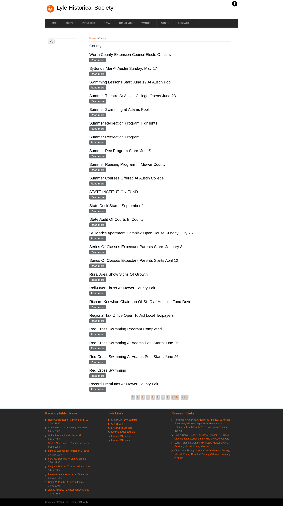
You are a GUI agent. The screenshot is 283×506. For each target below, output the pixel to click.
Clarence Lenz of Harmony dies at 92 (67, 427)
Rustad (197, 438)
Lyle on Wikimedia (121, 440)
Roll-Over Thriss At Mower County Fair (122, 288)
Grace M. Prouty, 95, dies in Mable (66, 482)
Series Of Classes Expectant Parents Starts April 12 (133, 260)
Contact (183, 23)
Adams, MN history (202, 442)
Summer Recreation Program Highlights (123, 123)
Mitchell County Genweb (197, 446)
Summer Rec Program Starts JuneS (120, 151)
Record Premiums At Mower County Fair (123, 384)
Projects (88, 23)
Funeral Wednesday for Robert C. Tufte (68, 451)
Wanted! (147, 23)
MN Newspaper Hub (197, 423)
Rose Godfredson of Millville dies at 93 (68, 419)
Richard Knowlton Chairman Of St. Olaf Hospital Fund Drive (140, 302)
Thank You (126, 23)
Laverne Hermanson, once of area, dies (69, 474)
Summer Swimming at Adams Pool (119, 109)
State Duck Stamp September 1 (116, 206)
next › (175, 397)
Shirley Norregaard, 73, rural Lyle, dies (68, 443)
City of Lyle (117, 424)
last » (184, 397)
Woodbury (223, 438)
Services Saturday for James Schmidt (67, 458)
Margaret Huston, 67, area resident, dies (69, 466)
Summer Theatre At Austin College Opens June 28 (132, 96)
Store (165, 23)
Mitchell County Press (195, 427)
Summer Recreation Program (114, 137)
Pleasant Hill (215, 435)
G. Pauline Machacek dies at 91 (64, 435)
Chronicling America (207, 419)
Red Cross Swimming (107, 370)
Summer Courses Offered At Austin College (126, 178)
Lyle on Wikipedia (120, 436)
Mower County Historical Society (212, 450)
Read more (98, 59)
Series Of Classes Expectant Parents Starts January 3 (135, 247)
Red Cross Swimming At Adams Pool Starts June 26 (133, 343)
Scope (69, 23)
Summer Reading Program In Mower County (127, 164)
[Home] (50, 12)
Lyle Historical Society (85, 8)
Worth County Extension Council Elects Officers (130, 54)
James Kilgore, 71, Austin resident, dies (68, 489)
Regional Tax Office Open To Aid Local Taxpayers (131, 315)
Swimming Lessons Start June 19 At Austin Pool (130, 82)
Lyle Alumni (130, 419)
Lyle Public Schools (121, 428)
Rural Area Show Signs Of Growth (118, 274)
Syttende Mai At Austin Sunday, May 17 (123, 68)
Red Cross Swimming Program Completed (125, 329)
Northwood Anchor (217, 427)
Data (107, 23)
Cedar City (195, 435)
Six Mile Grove (209, 438)
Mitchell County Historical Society (191, 454)
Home (53, 23)
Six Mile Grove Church (123, 432)
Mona (205, 435)
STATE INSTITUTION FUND (113, 192)
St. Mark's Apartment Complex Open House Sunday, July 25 (141, 233)
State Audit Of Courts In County (116, 219)
